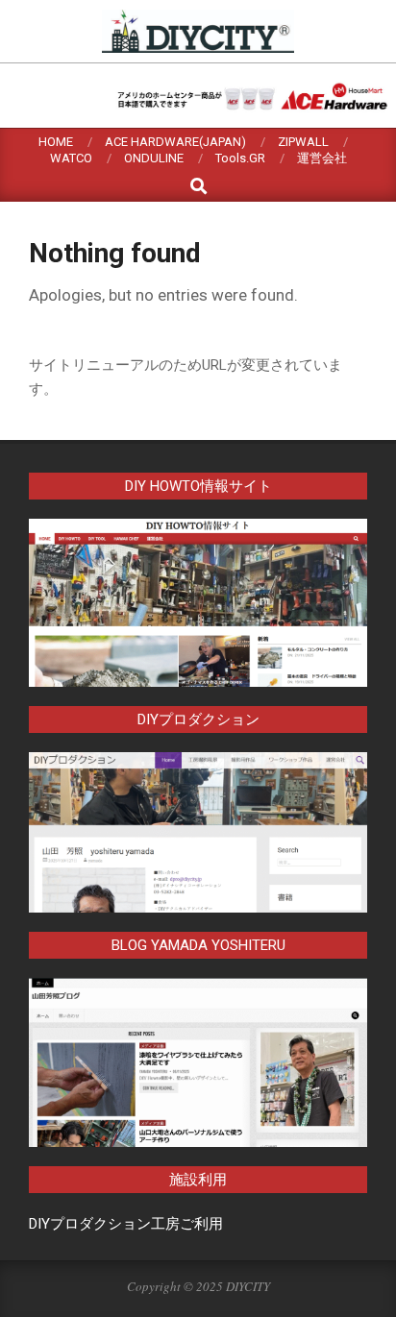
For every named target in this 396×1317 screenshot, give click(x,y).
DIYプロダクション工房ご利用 (126, 1223)
